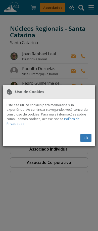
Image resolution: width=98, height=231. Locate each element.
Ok (86, 137)
